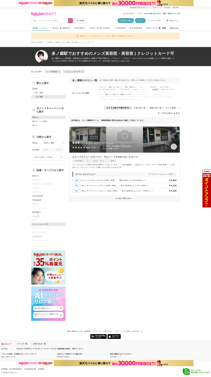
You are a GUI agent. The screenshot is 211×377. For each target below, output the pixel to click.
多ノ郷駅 (75, 42)
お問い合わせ (107, 331)
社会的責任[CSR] (30, 369)
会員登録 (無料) (126, 21)
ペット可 (35, 216)
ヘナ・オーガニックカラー (107, 89)
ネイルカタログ (136, 28)
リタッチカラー (165, 87)
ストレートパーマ (167, 89)
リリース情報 (125, 331)
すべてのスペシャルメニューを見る (161, 174)
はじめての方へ (129, 13)
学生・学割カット (131, 87)
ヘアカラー (153, 87)
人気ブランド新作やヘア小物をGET (69, 354)
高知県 (57, 42)
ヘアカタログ (120, 28)
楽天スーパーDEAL (39, 121)
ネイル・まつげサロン (61, 28)
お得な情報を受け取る (152, 13)
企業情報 (4, 369)
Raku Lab (174, 28)
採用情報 (41, 369)
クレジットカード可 (73, 72)
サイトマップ (96, 331)
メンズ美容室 (48, 42)
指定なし (35, 176)
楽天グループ (157, 7)
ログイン (140, 21)
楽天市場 (176, 7)
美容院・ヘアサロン (40, 28)
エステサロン (80, 28)
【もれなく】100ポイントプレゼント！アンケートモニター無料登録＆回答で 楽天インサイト (50, 349)
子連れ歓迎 (36, 200)
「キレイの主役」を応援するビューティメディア (18, 354)
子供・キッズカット (115, 87)
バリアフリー (37, 236)
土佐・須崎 (66, 42)
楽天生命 (167, 7)
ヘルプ (139, 13)
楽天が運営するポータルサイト (121, 354)
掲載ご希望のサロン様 (171, 13)
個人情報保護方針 (15, 369)
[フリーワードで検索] (70, 20)
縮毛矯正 (155, 89)
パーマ (134, 89)
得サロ (34, 125)
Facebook (135, 331)
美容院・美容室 (36, 42)
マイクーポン (156, 21)
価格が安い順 (156, 108)
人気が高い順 (139, 108)
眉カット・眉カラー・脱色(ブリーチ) (118, 94)
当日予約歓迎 (37, 196)
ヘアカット (102, 87)
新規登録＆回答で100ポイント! (140, 7)
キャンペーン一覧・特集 (156, 28)
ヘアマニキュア (124, 89)
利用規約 (87, 331)
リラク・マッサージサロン (100, 28)
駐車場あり (36, 212)
